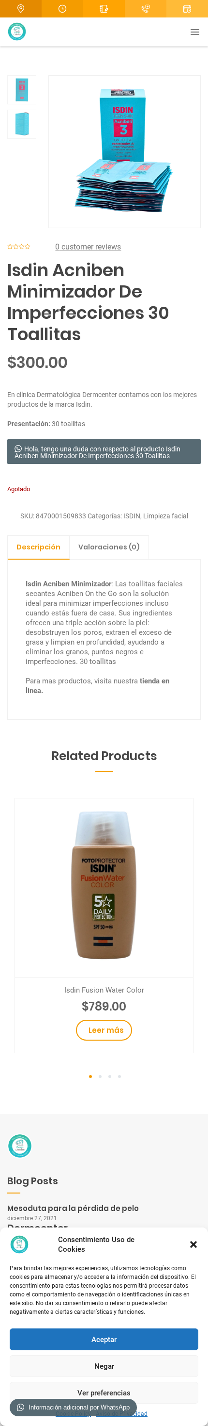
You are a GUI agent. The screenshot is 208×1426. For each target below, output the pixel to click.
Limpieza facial (165, 516)
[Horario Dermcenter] (62, 8)
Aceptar (104, 1339)
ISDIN (131, 516)
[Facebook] (187, 8)
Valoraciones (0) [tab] (109, 547)
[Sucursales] (21, 8)
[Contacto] (104, 8)
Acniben (55, 584)
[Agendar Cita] (145, 8)
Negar (104, 1366)
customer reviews (88, 246)
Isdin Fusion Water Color (104, 990)
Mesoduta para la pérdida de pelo (73, 1208)
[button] (193, 1244)
